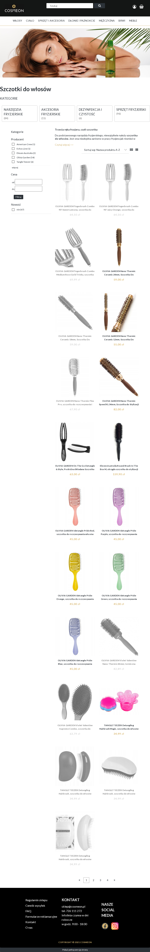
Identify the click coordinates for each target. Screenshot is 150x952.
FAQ (28, 911)
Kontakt (30, 922)
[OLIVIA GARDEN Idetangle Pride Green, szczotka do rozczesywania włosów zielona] (119, 572)
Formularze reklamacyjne (41, 916)
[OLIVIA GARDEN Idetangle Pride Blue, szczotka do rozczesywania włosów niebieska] (75, 636)
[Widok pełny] (136, 149)
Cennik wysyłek (35, 905)
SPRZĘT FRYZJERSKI (131, 109)
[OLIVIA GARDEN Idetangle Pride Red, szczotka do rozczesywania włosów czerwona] (75, 507)
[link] (23, 144)
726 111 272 (74, 911)
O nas (29, 927)
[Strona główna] (15, 12)
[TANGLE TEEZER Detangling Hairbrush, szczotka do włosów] (75, 766)
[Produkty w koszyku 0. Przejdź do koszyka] (142, 6)
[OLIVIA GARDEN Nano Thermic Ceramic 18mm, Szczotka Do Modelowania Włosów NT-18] (75, 312)
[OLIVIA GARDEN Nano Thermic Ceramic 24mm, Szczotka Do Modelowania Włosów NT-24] (119, 247)
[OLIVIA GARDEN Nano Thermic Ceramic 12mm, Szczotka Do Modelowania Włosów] (119, 312)
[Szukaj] (99, 5)
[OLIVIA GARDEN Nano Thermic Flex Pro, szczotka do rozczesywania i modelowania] (75, 377)
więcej (15, 167)
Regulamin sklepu (36, 900)
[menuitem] (17, 20)
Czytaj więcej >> (64, 144)
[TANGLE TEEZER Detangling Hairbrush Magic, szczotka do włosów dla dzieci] (119, 701)
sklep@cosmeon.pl (73, 906)
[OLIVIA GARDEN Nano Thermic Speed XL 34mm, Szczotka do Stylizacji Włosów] (119, 377)
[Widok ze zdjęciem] (131, 149)
